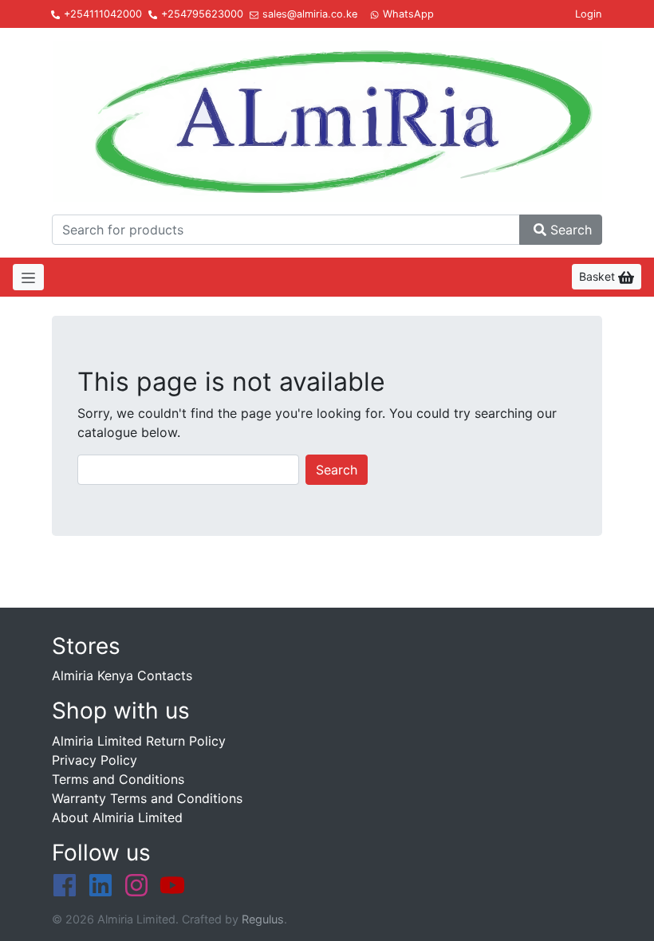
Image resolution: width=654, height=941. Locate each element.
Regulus (263, 919)
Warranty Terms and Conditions (147, 798)
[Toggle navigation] (28, 277)
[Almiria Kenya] (327, 118)
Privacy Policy (94, 760)
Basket (598, 276)
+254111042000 (103, 14)
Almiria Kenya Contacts (122, 675)
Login (588, 14)
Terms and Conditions (118, 779)
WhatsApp (408, 14)
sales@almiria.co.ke (309, 14)
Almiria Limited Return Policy (139, 741)
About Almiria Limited (117, 817)
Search (571, 230)
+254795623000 (202, 14)
